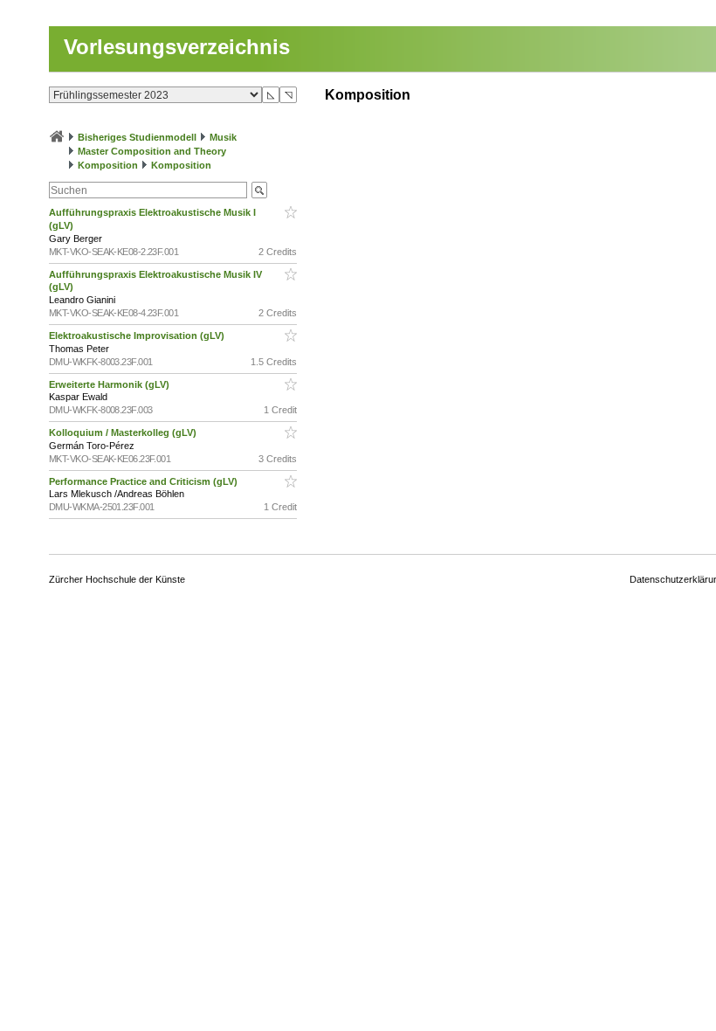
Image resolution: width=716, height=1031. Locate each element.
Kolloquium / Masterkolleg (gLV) (124, 432)
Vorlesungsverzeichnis (177, 47)
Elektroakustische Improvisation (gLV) (138, 335)
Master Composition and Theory (152, 151)
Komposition (108, 165)
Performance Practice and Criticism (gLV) (144, 481)
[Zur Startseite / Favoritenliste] (57, 137)
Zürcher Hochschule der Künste (117, 579)
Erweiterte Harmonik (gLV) (110, 384)
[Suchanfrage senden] (259, 190)
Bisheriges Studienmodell (137, 137)
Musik (223, 137)
